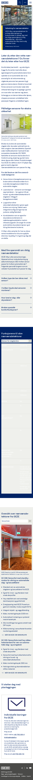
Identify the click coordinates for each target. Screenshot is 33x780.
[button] (22, 768)
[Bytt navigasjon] (30, 2)
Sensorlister (7, 179)
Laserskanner (8, 190)
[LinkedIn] (27, 768)
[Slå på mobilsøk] (25, 2)
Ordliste (23, 776)
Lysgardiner (7, 203)
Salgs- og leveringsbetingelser (9, 774)
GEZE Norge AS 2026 (6, 772)
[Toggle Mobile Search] (19, 2)
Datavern (20, 774)
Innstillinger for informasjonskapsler (10, 776)
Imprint (29, 776)
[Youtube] (30, 768)
